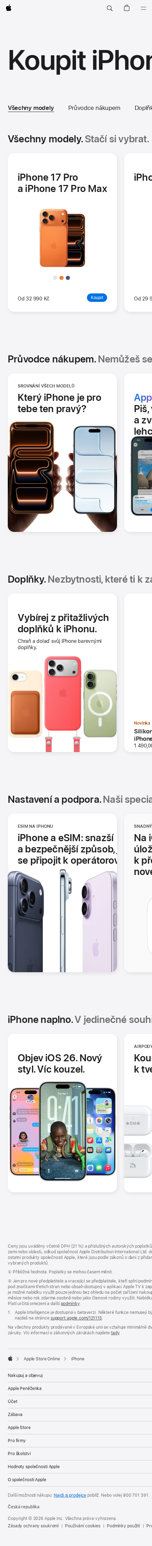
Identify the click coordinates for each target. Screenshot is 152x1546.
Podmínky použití (123, 1525)
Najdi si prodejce (70, 1495)
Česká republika (24, 1506)
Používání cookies (82, 1525)
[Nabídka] (143, 8)
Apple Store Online (42, 1358)
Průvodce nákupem (94, 107)
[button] (109, 8)
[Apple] (10, 1358)
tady (115, 1332)
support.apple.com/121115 (76, 1318)
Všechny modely (31, 107)
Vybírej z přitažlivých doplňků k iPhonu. (63, 623)
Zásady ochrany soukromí (33, 1525)
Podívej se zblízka (81, 276)
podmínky (70, 1303)
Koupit (131, 316)
